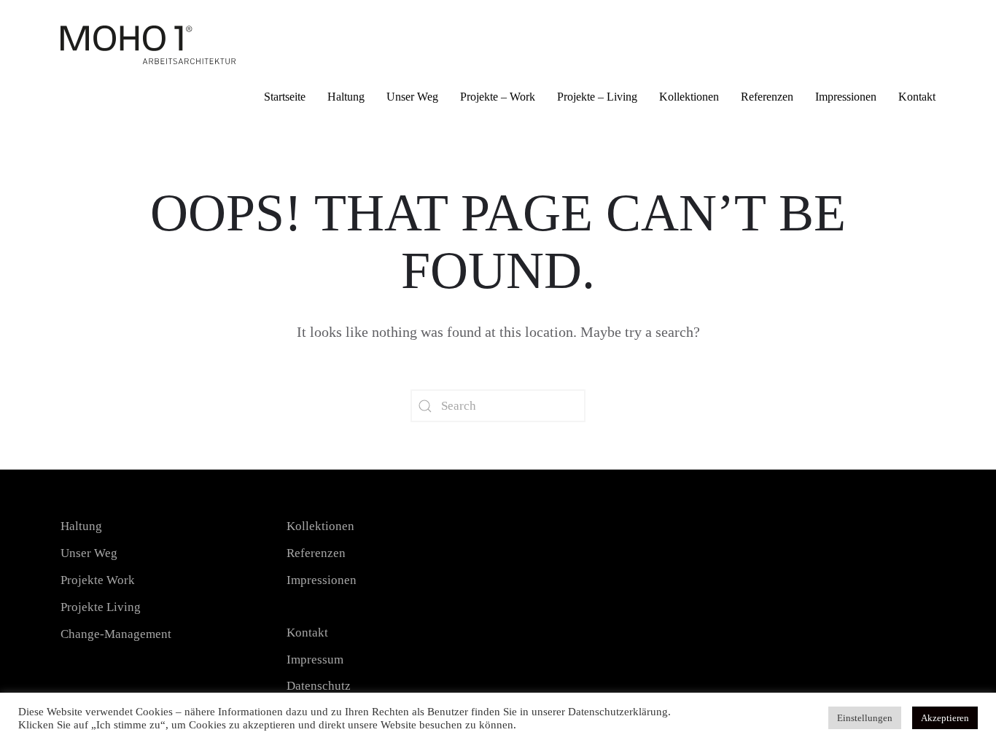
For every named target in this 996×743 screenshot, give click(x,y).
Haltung (346, 96)
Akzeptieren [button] (945, 717)
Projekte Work (98, 580)
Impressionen (845, 96)
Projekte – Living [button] (597, 96)
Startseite (285, 96)
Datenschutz (319, 686)
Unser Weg (412, 96)
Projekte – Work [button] (497, 96)
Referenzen (767, 96)
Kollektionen (689, 96)
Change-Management (116, 634)
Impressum (315, 659)
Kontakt (916, 96)
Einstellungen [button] (864, 717)
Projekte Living (101, 607)
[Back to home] (148, 39)
